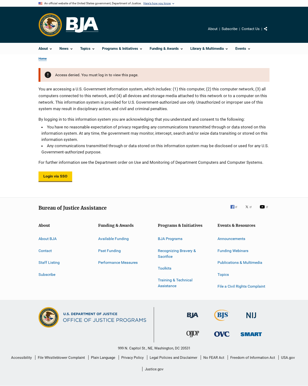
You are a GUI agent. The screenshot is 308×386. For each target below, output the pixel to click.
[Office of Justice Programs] (50, 25)
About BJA (47, 238)
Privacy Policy (132, 357)
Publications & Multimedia (240, 262)
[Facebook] (236, 210)
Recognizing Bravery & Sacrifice (177, 253)
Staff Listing (49, 262)
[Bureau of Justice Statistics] (222, 321)
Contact (45, 250)
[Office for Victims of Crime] (222, 337)
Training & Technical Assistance (175, 283)
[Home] (82, 25)
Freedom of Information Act (252, 357)
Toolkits (164, 268)
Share (269, 32)
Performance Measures (118, 262)
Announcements (231, 238)
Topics (223, 274)
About (213, 29)
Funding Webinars (233, 250)
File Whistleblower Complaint (61, 357)
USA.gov (288, 357)
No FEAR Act (213, 357)
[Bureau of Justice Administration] (192, 319)
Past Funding (109, 250)
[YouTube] (264, 210)
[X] (250, 210)
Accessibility (21, 357)
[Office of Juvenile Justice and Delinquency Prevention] (192, 338)
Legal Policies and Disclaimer (173, 357)
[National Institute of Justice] (251, 319)
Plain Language (103, 357)
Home (42, 58)
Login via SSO (55, 176)
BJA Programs (170, 238)
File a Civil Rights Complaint (241, 286)
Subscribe (229, 29)
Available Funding (113, 238)
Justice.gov (154, 369)
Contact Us (251, 29)
